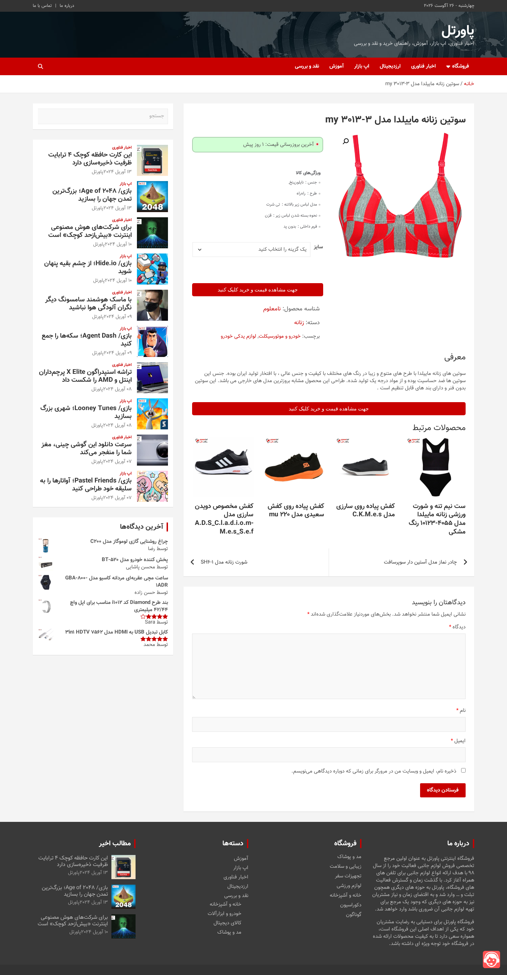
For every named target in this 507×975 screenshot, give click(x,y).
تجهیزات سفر (348, 876)
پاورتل (457, 31)
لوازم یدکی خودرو (238, 336)
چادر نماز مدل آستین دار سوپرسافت (420, 562)
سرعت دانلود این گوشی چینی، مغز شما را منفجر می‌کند (86, 449)
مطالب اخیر (115, 843)
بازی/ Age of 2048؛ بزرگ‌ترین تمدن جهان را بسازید (92, 195)
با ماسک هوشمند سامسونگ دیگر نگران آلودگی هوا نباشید (88, 304)
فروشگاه (460, 66)
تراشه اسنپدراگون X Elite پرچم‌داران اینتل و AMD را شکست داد (85, 376)
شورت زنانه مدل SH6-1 (224, 562)
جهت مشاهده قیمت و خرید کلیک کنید (258, 289)
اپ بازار (361, 66)
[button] (345, 141)
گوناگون (353, 915)
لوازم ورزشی (349, 886)
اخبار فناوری (423, 66)
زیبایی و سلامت (345, 867)
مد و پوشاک (349, 857)
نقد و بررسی (307, 66)
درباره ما (67, 6)
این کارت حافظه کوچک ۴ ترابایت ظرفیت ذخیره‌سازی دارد (90, 159)
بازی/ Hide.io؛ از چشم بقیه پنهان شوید (88, 268)
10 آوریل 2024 (118, 244)
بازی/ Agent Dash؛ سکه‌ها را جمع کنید (87, 340)
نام (461, 710)
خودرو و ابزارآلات (224, 913)
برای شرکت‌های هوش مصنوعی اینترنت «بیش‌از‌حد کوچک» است (90, 231)
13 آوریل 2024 (117, 172)
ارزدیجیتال (390, 66)
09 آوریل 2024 (118, 317)
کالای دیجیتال (227, 923)
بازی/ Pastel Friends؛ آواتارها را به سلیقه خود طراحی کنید (86, 485)
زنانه (299, 322)
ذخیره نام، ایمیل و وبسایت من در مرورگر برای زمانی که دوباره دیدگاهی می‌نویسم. (373, 771)
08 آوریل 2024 (117, 389)
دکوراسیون (350, 905)
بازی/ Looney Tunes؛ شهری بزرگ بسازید (86, 412)
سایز (318, 247)
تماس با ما (42, 6)
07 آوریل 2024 (117, 462)
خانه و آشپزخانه (345, 896)
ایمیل (458, 741)
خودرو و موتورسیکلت (280, 336)
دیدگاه (457, 627)
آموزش (336, 66)
